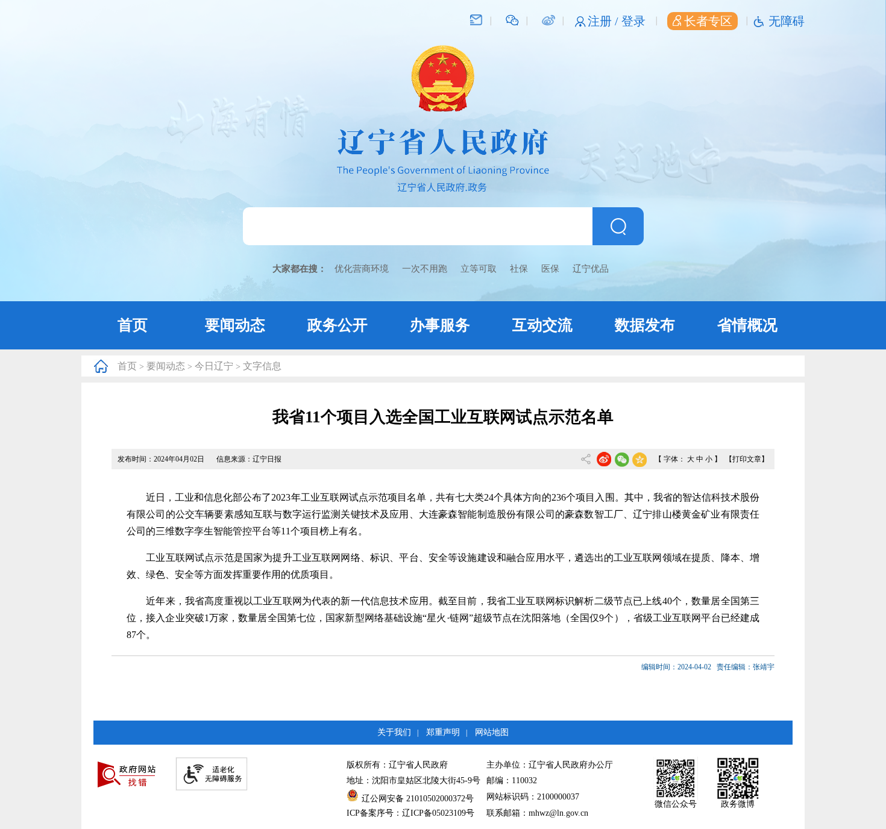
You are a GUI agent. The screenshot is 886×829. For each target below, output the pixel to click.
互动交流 (542, 325)
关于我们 (394, 732)
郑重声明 (443, 732)
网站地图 (492, 732)
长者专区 (708, 21)
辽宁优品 (591, 269)
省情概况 (747, 325)
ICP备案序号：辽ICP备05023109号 (410, 813)
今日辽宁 (214, 366)
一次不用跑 (424, 269)
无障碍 (786, 21)
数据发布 (645, 325)
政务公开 (337, 325)
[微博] (548, 19)
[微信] (512, 19)
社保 (519, 269)
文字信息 (262, 366)
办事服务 (440, 325)
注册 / (604, 21)
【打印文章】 (746, 459)
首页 (133, 325)
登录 (633, 21)
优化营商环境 (362, 269)
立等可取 (478, 269)
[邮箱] (476, 19)
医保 (550, 269)
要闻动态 (235, 325)
